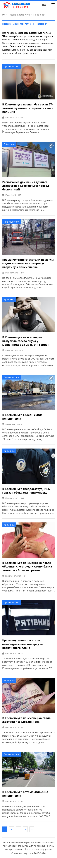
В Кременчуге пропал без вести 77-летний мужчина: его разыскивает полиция (27, 108)
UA (44, 5)
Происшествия (11, 66)
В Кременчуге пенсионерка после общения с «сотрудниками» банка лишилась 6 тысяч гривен (27, 566)
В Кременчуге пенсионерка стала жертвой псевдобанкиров (26, 720)
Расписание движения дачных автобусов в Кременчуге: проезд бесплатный (25, 185)
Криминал (9, 299)
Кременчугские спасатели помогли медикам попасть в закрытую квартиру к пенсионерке (28, 263)
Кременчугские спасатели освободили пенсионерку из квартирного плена (22, 644)
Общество (9, 144)
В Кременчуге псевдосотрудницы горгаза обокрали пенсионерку (26, 490)
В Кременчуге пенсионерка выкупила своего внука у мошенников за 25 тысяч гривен (25, 340)
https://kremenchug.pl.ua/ (37, 848)
